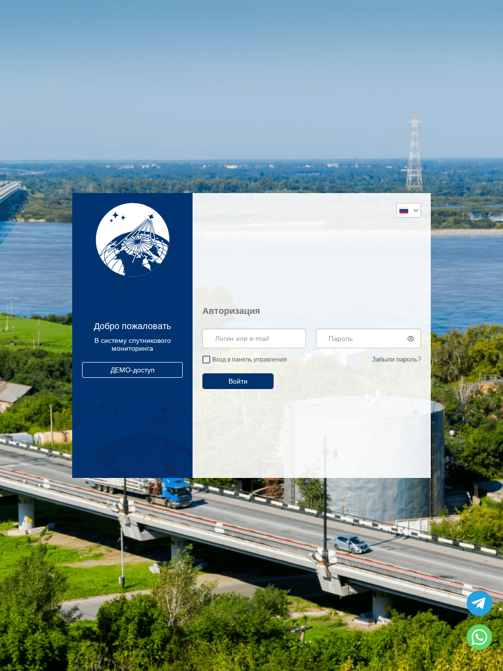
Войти (238, 381)
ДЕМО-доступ (133, 370)
